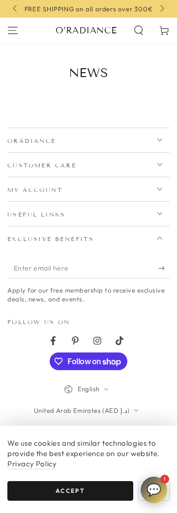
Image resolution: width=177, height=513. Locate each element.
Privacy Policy (32, 463)
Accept (70, 490)
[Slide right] (161, 9)
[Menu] (13, 30)
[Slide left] (15, 9)
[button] (138, 30)
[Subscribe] (164, 268)
